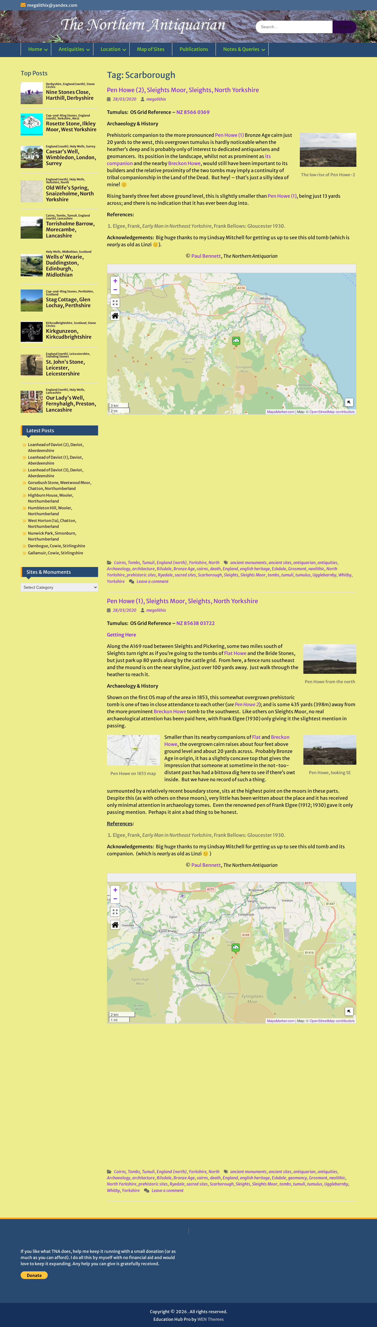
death (215, 568)
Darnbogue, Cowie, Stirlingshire (56, 545)
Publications (194, 49)
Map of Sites (151, 49)
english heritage (255, 568)
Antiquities (71, 49)
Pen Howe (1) (229, 135)
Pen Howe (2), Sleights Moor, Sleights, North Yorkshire (183, 90)
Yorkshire (116, 581)
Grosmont (297, 568)
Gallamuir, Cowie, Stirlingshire (55, 553)
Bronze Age (184, 568)
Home (35, 49)
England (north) (172, 562)
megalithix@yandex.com (52, 5)
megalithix (156, 99)
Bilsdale (164, 568)
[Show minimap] (349, 402)
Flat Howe (235, 653)
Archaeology (118, 568)
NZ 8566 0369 (193, 112)
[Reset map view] (115, 315)
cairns (202, 568)
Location (110, 49)
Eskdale (279, 568)
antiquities (327, 562)
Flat (256, 737)
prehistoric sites (141, 575)
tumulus (302, 575)
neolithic (316, 568)
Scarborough (210, 575)
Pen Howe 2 (247, 704)
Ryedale (165, 575)
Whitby (344, 575)
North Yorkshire (121, 1184)
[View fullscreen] (115, 302)
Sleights (231, 575)
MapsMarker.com (281, 411)
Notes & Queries (241, 49)
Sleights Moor (253, 575)
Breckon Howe (184, 163)
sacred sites (185, 575)
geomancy (297, 1177)
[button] (236, 341)
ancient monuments (248, 562)
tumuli (287, 575)
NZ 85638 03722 (195, 623)
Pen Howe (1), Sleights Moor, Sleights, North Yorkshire (182, 601)
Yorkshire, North (204, 562)
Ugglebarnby (324, 575)
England (230, 568)
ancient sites (280, 562)
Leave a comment (152, 581)
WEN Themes (210, 1319)
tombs (273, 575)
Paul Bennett (206, 256)
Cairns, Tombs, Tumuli (134, 562)
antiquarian (304, 562)
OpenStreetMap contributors (332, 411)
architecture (143, 568)
